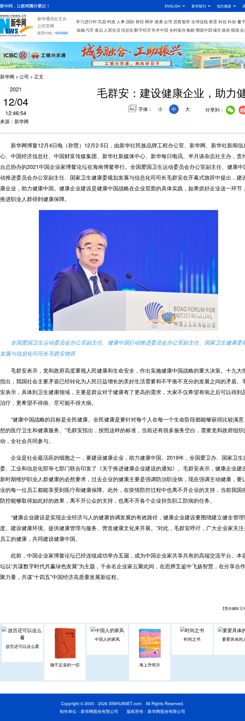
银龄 (190, 30)
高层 (102, 21)
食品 (99, 30)
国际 (130, 21)
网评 (149, 21)
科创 (232, 21)
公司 (24, 76)
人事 (121, 21)
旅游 (226, 30)
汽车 (89, 30)
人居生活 (112, 30)
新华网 (7, 76)
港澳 (158, 21)
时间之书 (192, 639)
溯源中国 (203, 30)
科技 (222, 21)
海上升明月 (149, 665)
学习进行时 (86, 21)
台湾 (168, 21)
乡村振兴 (177, 30)
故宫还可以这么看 (22, 646)
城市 (217, 30)
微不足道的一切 (64, 665)
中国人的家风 (107, 639)
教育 (213, 21)
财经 (140, 21)
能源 (235, 30)
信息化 (127, 30)
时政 (111, 21)
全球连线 (199, 21)
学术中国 (159, 30)
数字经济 (142, 30)
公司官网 (45, 26)
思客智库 (181, 21)
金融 (80, 30)
